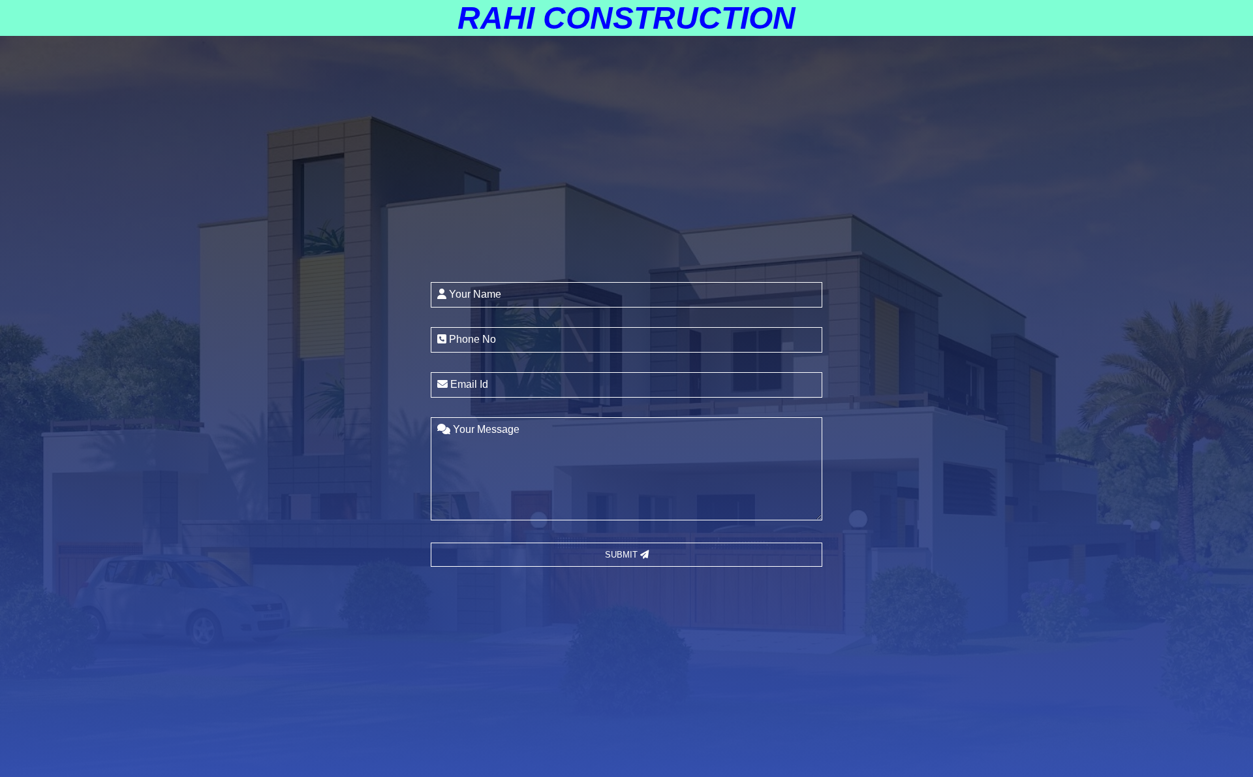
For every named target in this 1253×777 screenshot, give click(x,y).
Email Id (468, 384)
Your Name (473, 294)
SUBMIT (622, 555)
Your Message (484, 429)
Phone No (471, 339)
